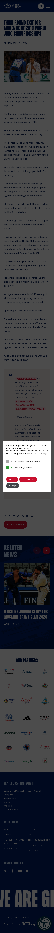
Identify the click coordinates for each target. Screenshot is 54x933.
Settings (12, 486)
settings (43, 453)
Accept (12, 479)
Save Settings (28, 479)
